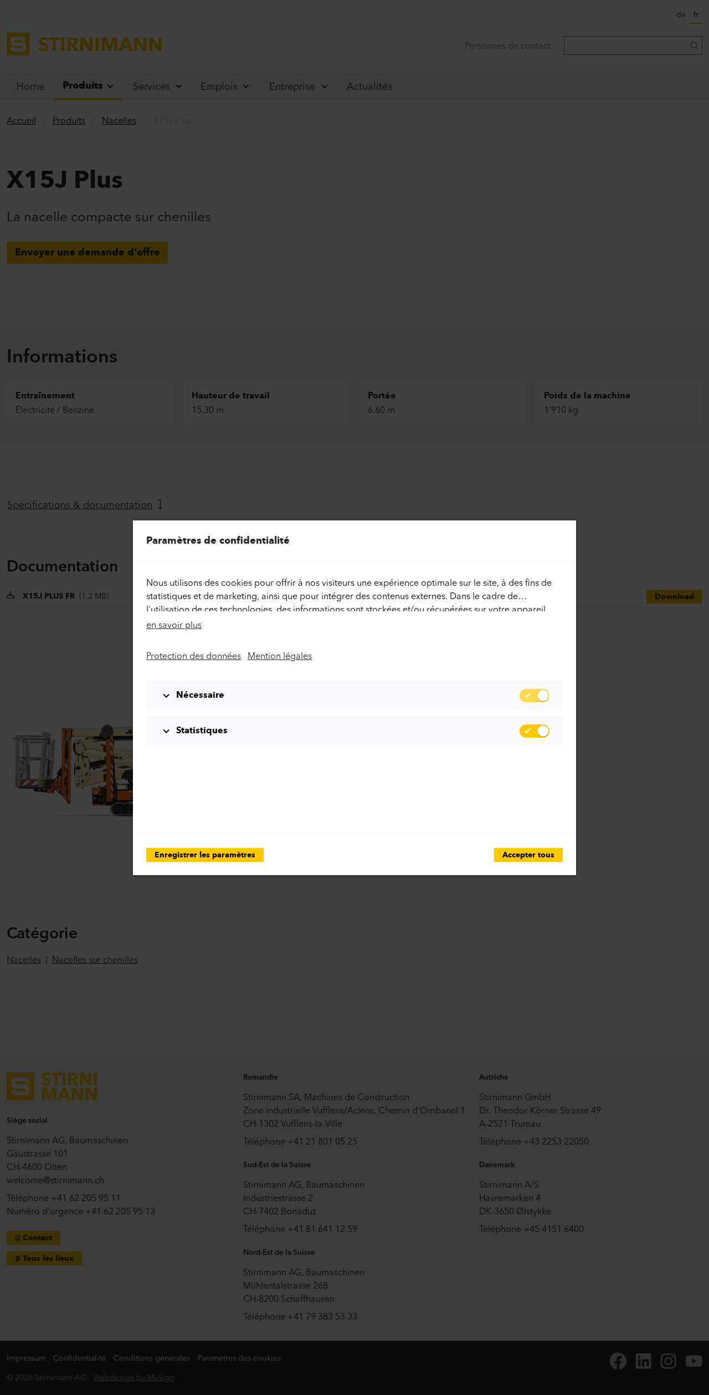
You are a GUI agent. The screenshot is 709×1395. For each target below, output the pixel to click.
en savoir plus (174, 624)
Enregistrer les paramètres (205, 855)
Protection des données (193, 655)
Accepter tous (528, 855)
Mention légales (280, 655)
